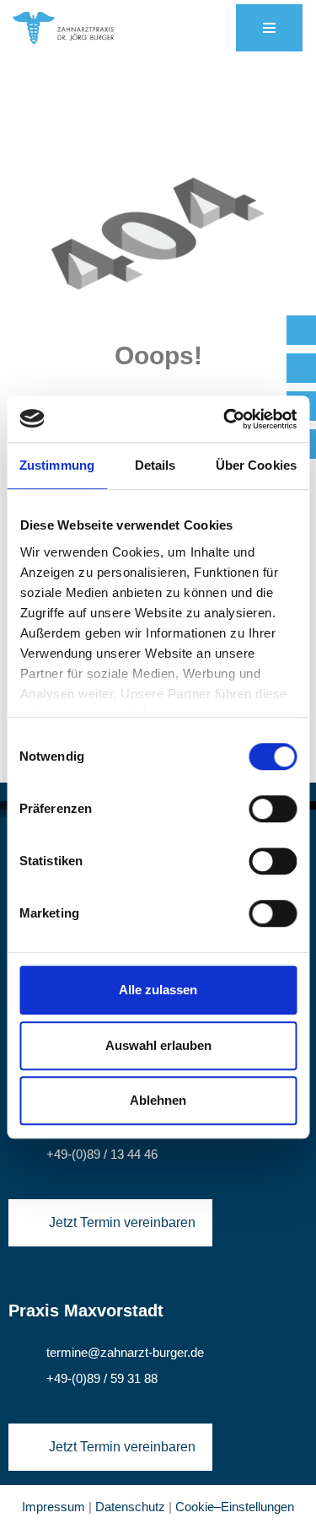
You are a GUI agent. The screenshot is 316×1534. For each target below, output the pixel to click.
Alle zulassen (158, 989)
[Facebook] (301, 330)
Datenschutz (130, 1506)
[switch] (273, 808)
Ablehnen (158, 1100)
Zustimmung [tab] (56, 465)
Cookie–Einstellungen (234, 1506)
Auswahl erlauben (158, 1045)
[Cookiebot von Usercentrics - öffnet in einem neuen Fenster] (225, 419)
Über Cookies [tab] (256, 465)
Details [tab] (155, 465)
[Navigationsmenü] (269, 27)
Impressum (53, 1506)
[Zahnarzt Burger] (63, 28)
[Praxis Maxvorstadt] (18, 1282)
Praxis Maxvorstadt (85, 1310)
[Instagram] (301, 368)
